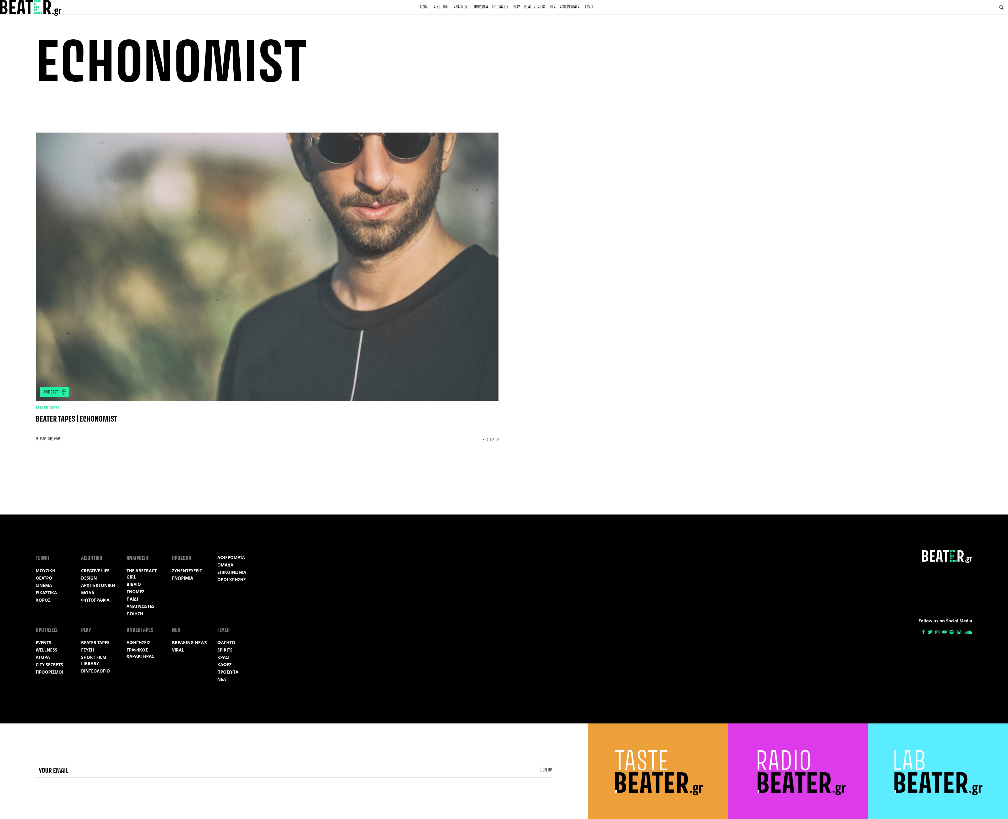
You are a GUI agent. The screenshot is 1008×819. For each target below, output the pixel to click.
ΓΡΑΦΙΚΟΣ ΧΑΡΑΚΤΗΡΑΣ (140, 653)
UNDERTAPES (140, 630)
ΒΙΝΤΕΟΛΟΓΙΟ (95, 671)
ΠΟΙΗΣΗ (135, 614)
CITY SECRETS (49, 665)
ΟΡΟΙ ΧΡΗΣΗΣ (231, 579)
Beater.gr (490, 440)
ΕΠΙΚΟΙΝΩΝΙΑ (231, 572)
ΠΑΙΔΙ (132, 599)
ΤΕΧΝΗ (424, 7)
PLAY (516, 7)
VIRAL (178, 650)
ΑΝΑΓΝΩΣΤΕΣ (140, 606)
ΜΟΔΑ (87, 593)
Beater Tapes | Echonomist (76, 419)
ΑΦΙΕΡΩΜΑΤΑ (569, 7)
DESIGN (89, 578)
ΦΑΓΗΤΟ (226, 642)
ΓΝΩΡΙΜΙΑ (182, 578)
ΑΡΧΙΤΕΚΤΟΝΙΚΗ (98, 585)
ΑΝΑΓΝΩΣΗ (462, 7)
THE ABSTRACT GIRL (142, 574)
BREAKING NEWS (189, 642)
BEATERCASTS (534, 7)
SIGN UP (545, 770)
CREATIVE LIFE (95, 571)
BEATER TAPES (48, 408)
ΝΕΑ (552, 7)
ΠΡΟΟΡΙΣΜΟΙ (49, 672)
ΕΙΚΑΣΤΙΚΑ (46, 593)
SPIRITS (225, 650)
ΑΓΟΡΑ (43, 657)
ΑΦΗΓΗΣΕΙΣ (138, 642)
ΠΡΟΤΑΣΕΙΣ (500, 7)
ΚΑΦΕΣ (224, 665)
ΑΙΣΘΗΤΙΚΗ (441, 7)
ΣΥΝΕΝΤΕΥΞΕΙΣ (187, 571)
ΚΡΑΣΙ (223, 657)
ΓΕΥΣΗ (588, 7)
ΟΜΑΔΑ (225, 565)
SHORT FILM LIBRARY (93, 660)
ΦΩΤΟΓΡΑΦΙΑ (95, 600)
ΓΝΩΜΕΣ (135, 592)
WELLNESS (46, 650)
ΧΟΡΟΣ (43, 600)
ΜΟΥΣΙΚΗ (45, 571)
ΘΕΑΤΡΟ (44, 578)
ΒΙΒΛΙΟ (134, 584)
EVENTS (43, 642)
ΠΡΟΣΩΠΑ (481, 7)
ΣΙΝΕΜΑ (44, 585)
